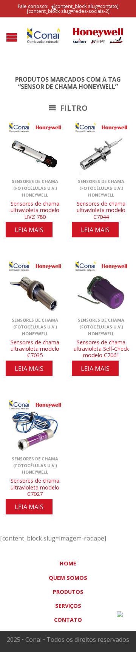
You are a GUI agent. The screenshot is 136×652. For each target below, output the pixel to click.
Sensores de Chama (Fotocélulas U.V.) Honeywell (35, 188)
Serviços (68, 605)
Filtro (73, 108)
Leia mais (29, 230)
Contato (68, 619)
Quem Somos (68, 577)
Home (68, 563)
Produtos (68, 591)
